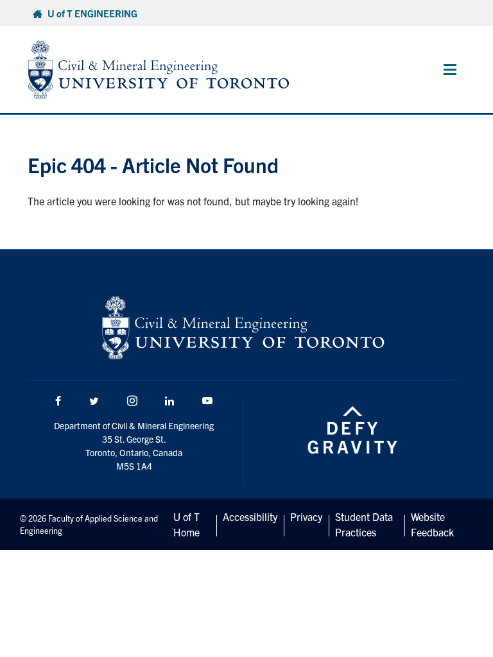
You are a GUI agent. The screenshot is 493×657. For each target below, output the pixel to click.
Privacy (306, 516)
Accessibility (250, 516)
